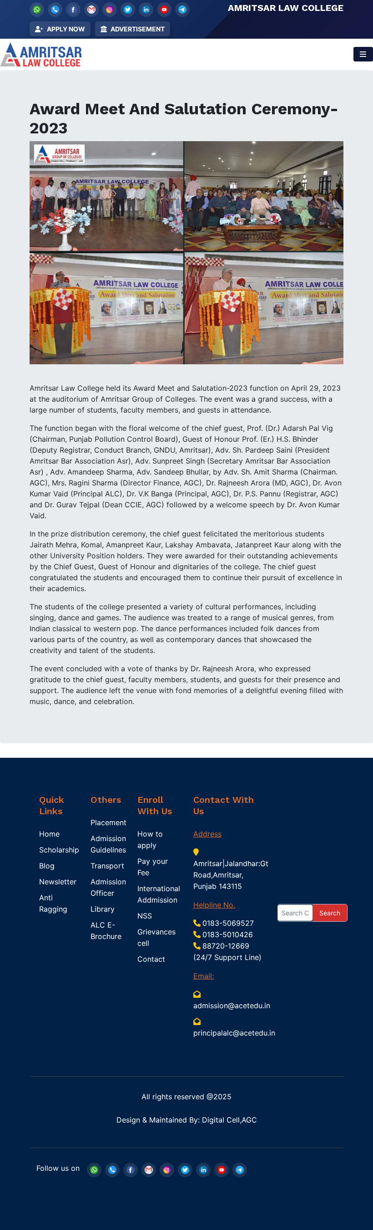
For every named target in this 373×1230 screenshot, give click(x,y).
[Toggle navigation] (363, 54)
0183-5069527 (228, 923)
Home (49, 833)
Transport (107, 865)
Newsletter (57, 881)
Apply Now (66, 29)
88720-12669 (225, 945)
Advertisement (138, 29)
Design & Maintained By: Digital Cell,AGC (186, 1119)
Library (103, 909)
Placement (108, 822)
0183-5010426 (227, 934)
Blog (47, 865)
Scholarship (59, 849)
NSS (144, 915)
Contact (151, 959)
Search (329, 913)
